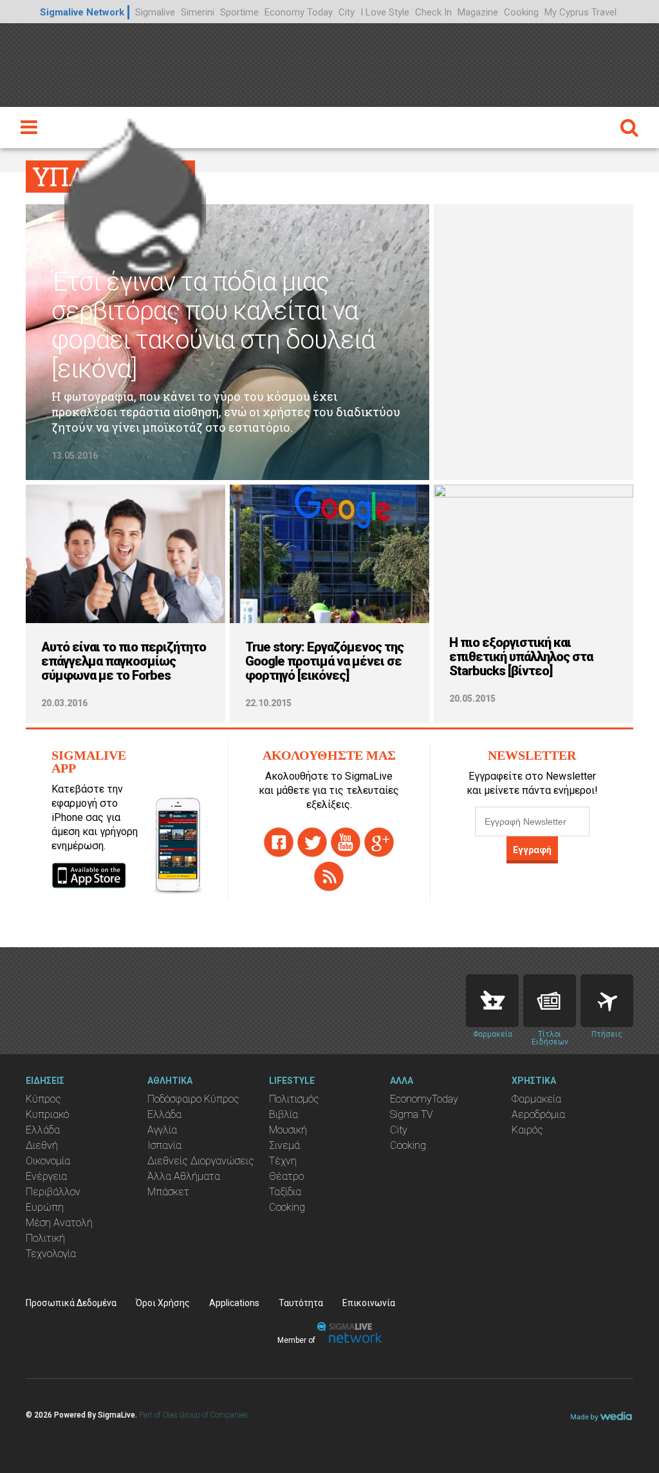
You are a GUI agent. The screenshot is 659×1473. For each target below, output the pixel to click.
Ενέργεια (46, 1176)
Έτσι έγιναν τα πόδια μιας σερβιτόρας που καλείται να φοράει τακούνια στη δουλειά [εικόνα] (213, 325)
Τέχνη (283, 1161)
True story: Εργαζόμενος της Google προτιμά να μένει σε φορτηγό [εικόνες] (324, 661)
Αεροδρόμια (538, 1114)
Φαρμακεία (536, 1099)
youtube (345, 842)
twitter (312, 842)
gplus (379, 842)
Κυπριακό (47, 1114)
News (549, 1000)
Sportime (239, 12)
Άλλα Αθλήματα (183, 1176)
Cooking (521, 12)
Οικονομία (48, 1161)
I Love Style (384, 12)
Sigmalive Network (82, 12)
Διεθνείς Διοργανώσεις (200, 1161)
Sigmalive (155, 12)
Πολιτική (45, 1238)
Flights (606, 1000)
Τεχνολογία (51, 1253)
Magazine (478, 12)
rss (329, 876)
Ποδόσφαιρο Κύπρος (193, 1099)
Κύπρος (43, 1099)
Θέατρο (286, 1176)
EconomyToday (424, 1099)
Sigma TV (411, 1114)
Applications (234, 1303)
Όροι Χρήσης (163, 1303)
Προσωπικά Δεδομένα (71, 1303)
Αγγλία (162, 1130)
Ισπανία (164, 1145)
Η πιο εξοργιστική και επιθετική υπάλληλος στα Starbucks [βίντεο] (521, 657)
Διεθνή (42, 1145)
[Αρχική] (135, 196)
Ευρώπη (45, 1207)
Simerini (197, 12)
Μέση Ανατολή (59, 1223)
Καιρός (527, 1130)
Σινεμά (284, 1145)
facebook (278, 842)
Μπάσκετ (168, 1192)
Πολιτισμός (294, 1099)
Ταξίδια (285, 1192)
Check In (433, 12)
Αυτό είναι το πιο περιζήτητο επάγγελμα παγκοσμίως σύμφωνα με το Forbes (123, 661)
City (347, 12)
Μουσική (288, 1130)
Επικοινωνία (368, 1303)
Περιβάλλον (53, 1192)
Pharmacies (492, 1000)
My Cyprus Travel (580, 12)
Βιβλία (283, 1114)
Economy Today (299, 12)
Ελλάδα (43, 1130)
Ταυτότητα (301, 1303)
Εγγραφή (532, 850)
